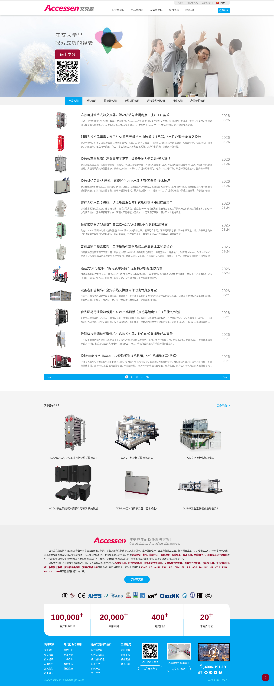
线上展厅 (48, 673)
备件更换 (125, 659)
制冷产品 (95, 664)
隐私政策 (69, 680)
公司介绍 (174, 10)
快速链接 (49, 644)
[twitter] (215, 672)
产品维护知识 (198, 100)
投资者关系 (192, 2)
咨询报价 (224, 10)
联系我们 (190, 10)
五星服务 (126, 644)
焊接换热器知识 (156, 100)
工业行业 (68, 659)
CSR (180, 2)
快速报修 (125, 655)
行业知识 (178, 100)
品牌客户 (48, 664)
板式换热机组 (97, 659)
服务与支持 (156, 10)
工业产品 (95, 673)
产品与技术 (137, 10)
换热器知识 (110, 100)
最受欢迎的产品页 (101, 644)
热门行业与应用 (73, 644)
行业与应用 (118, 10)
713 (147, 377)
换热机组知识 (132, 100)
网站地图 (79, 680)
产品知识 (73, 100)
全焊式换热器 (97, 655)
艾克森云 (206, 2)
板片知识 (91, 100)
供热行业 (68, 650)
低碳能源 (68, 668)
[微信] (206, 672)
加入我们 (48, 668)
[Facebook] (220, 672)
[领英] (210, 672)
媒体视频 (48, 659)
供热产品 (95, 668)
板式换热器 (96, 650)
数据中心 (68, 664)
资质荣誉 (48, 655)
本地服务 (125, 650)
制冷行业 (68, 655)
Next (225, 377)
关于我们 (48, 650)
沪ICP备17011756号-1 (219, 680)
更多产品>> (223, 405)
